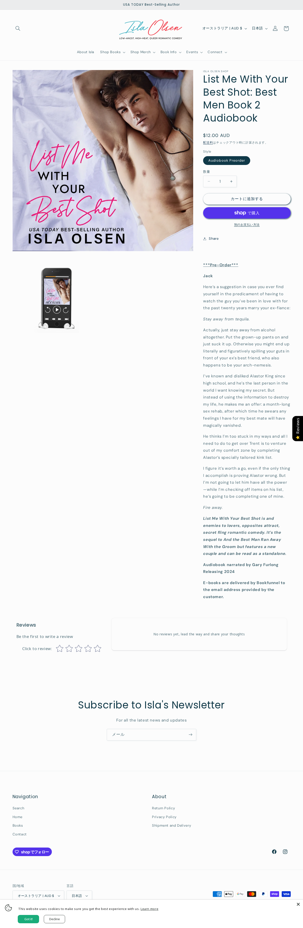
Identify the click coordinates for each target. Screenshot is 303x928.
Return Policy (163, 808)
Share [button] (213, 238)
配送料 (208, 143)
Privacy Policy (164, 817)
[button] (18, 28)
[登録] (190, 735)
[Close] (298, 904)
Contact (20, 834)
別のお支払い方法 (247, 225)
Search (18, 808)
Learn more (149, 909)
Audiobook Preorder (226, 160)
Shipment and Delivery (171, 825)
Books (18, 825)
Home (18, 817)
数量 (206, 171)
